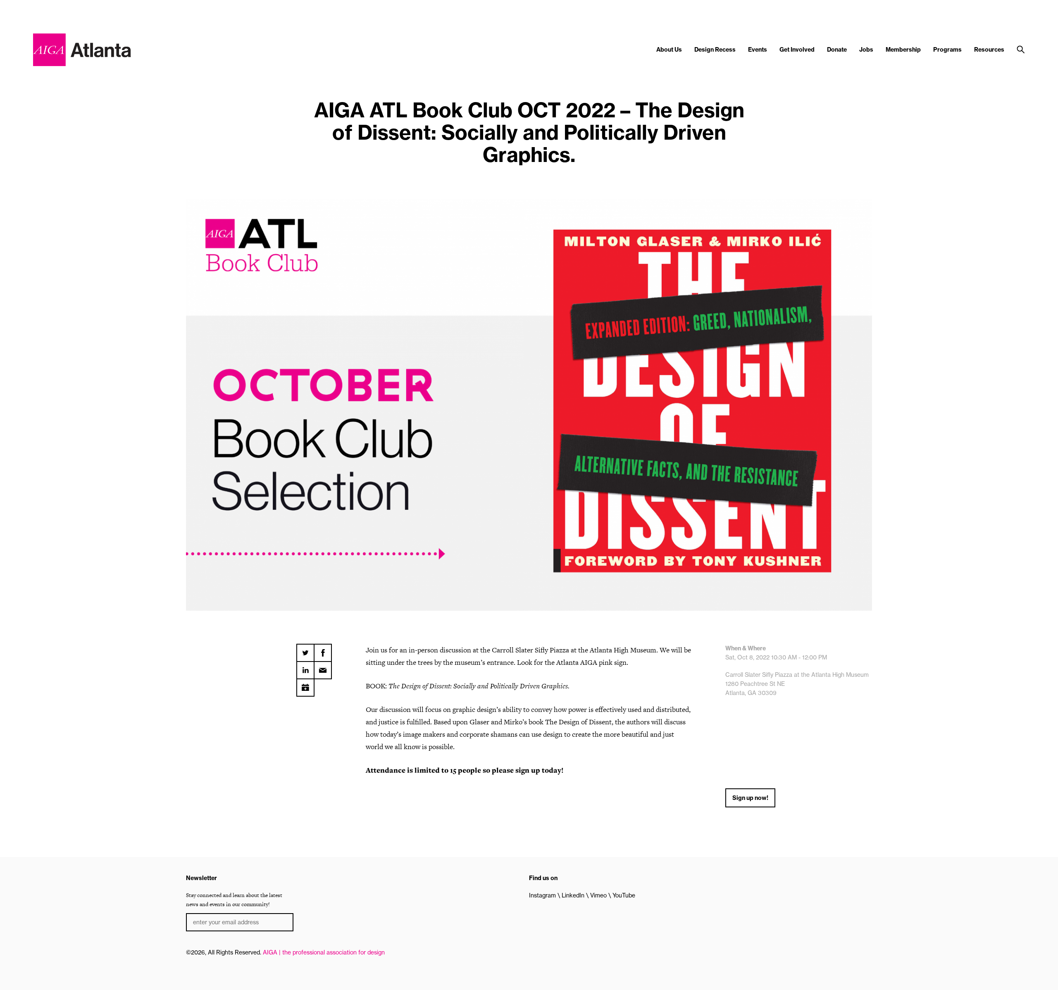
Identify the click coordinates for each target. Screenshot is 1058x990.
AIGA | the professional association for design (324, 952)
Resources (989, 49)
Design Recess (715, 49)
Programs (947, 49)
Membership (903, 49)
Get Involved (797, 49)
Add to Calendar (305, 684)
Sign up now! (750, 798)
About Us (669, 49)
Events (757, 49)
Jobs (866, 49)
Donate (837, 49)
